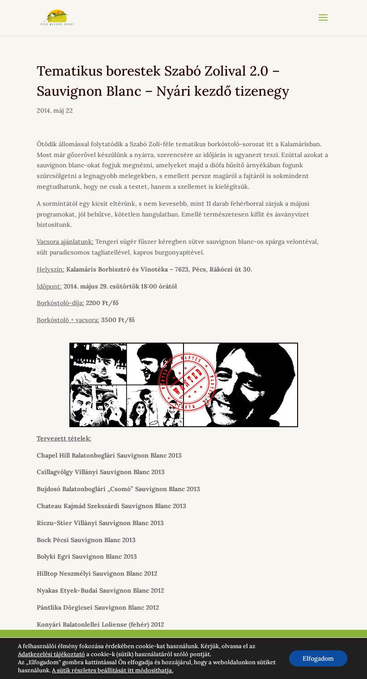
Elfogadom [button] (318, 658)
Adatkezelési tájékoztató (51, 654)
